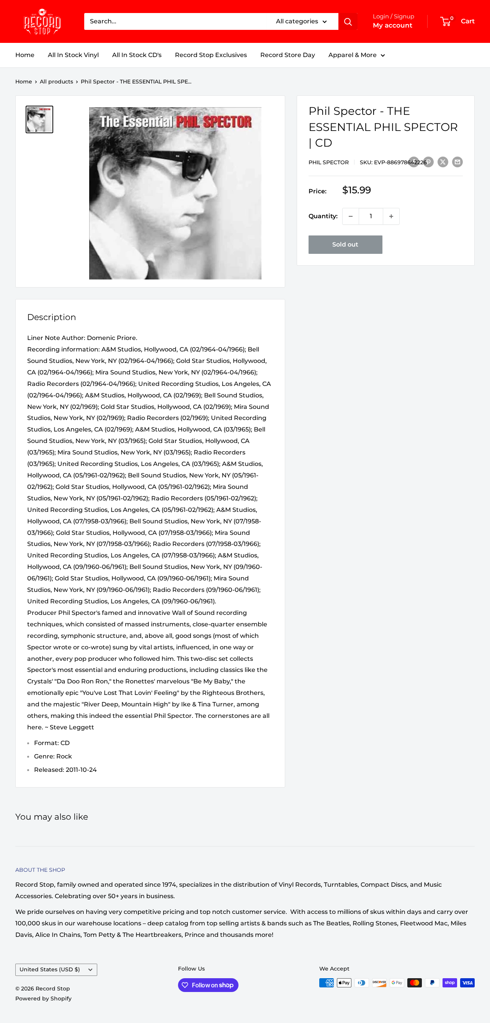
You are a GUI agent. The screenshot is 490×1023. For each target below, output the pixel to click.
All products (56, 81)
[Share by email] (457, 161)
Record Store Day (287, 55)
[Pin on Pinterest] (428, 161)
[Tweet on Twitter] (443, 161)
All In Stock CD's (137, 55)
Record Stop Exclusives (211, 55)
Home (24, 55)
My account (392, 25)
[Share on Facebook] (413, 161)
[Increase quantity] (391, 216)
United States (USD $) (50, 969)
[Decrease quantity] (351, 216)
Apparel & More (352, 55)
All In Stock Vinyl (73, 55)
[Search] (348, 21)
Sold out (345, 244)
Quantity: (323, 216)
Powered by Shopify (43, 998)
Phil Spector (329, 162)
